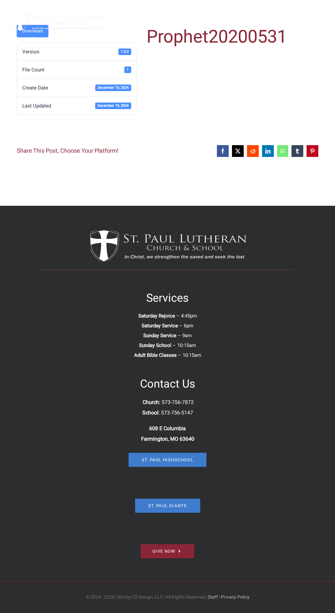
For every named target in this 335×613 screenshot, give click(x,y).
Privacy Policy (235, 597)
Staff (213, 597)
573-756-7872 (178, 402)
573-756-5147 (177, 413)
